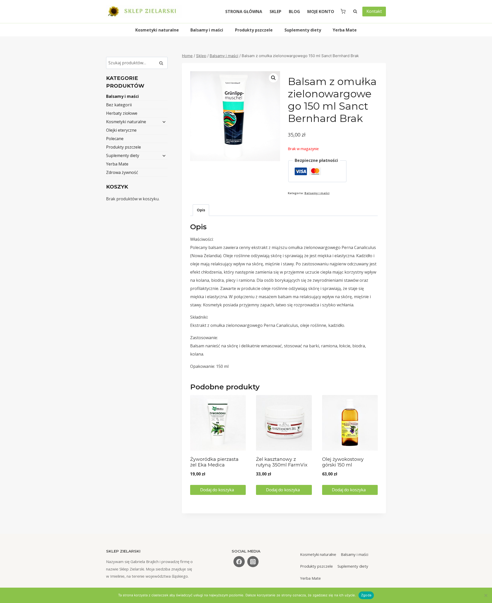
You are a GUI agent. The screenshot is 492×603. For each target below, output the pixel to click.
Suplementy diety (302, 30)
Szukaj (163, 63)
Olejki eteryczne (121, 130)
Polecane (115, 138)
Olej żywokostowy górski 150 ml (343, 462)
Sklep (275, 11)
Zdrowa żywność (122, 172)
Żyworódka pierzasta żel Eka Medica (214, 462)
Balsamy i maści (206, 30)
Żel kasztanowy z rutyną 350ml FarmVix (282, 462)
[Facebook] (239, 561)
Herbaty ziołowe (121, 113)
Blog (294, 11)
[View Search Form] (352, 11)
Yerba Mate (345, 30)
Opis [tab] (201, 209)
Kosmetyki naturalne (157, 30)
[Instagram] (253, 561)
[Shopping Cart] (343, 11)
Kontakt (374, 11)
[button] (273, 77)
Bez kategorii (119, 105)
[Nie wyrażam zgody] (485, 595)
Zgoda (366, 595)
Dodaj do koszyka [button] (217, 490)
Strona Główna (243, 11)
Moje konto (320, 11)
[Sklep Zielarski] (144, 11)
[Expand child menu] (163, 122)
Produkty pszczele (254, 30)
